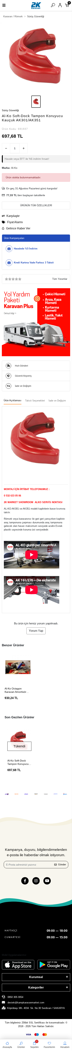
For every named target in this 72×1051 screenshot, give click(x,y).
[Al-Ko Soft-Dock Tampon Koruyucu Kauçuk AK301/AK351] (19, 741)
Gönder (62, 864)
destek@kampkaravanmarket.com (26, 1002)
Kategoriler (36, 987)
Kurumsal (36, 977)
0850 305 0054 (15, 997)
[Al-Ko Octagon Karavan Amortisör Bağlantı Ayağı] (18, 668)
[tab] (12, 401)
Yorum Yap (36, 630)
